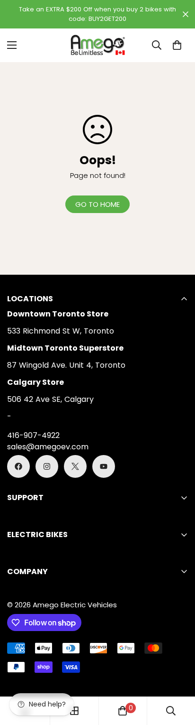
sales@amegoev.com (48, 446)
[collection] (74, 711)
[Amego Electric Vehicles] (97, 45)
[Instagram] (46, 466)
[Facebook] (18, 466)
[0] (177, 45)
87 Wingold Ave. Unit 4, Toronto (66, 365)
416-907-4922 (33, 435)
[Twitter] (75, 466)
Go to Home (97, 204)
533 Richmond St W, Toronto (60, 330)
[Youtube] (103, 466)
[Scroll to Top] (177, 674)
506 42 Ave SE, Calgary (50, 399)
